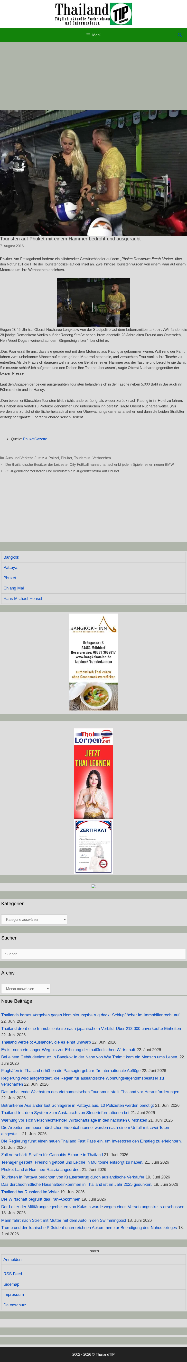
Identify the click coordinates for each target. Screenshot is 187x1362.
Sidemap (11, 1284)
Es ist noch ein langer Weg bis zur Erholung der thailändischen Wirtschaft (68, 1049)
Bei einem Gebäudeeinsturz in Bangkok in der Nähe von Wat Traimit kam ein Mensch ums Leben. (89, 1057)
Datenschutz (14, 1305)
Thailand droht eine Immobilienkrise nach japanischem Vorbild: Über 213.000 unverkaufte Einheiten (91, 1028)
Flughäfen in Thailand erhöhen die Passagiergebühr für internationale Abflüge (70, 1070)
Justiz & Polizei (47, 458)
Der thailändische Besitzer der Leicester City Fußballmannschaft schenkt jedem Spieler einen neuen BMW (89, 464)
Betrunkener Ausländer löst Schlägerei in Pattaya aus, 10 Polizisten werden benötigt (77, 1105)
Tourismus (82, 458)
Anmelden (12, 1259)
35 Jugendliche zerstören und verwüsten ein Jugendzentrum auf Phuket (62, 471)
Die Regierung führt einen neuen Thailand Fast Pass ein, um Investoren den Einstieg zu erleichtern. (91, 1141)
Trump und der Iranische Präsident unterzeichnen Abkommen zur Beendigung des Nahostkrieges (89, 1227)
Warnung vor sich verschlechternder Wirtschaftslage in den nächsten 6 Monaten (74, 1120)
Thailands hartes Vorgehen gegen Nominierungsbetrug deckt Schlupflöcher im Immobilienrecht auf (90, 1015)
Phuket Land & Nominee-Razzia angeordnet (41, 1169)
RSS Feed (12, 1274)
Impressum (13, 1294)
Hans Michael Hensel (22, 598)
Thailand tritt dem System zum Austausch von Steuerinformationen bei (65, 1112)
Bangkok (11, 557)
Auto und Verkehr (19, 458)
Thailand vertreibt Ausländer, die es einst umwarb (46, 1042)
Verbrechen (102, 458)
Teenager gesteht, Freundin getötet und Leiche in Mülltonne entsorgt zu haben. (72, 1162)
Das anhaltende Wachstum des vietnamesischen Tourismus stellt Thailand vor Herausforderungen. (90, 1092)
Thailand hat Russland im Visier (30, 1192)
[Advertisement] (93, 76)
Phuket (66, 458)
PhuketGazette (35, 439)
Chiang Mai (13, 588)
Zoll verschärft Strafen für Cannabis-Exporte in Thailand (52, 1154)
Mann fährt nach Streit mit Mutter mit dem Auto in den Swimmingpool (63, 1220)
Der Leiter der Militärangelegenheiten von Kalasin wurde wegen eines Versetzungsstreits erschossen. (93, 1206)
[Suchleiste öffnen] (180, 35)
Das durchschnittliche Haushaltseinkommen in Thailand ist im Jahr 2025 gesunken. (76, 1184)
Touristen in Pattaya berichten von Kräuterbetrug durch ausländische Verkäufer (72, 1177)
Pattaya (10, 567)
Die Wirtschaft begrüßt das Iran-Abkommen (40, 1199)
